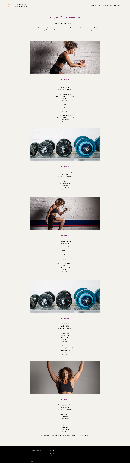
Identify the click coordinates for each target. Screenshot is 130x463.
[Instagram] (118, 5)
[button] (123, 5)
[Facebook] (121, 5)
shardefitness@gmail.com (56, 453)
